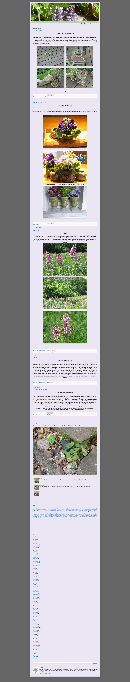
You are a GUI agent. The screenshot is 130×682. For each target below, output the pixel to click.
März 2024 (35, 557)
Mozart (78, 513)
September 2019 (36, 631)
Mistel (72, 513)
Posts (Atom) (39, 419)
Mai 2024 (34, 554)
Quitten (63, 514)
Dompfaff (92, 508)
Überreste (71, 515)
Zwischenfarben (46, 517)
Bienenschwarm (47, 508)
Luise (44, 513)
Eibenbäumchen (35, 509)
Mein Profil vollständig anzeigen (45, 673)
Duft (95, 508)
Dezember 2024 (36, 544)
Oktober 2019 (35, 630)
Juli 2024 (34, 551)
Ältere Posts (94, 417)
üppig (80, 515)
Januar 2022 (35, 593)
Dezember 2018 (36, 644)
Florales (40, 491)
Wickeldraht (49, 96)
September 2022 (36, 582)
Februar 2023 (35, 575)
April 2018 (35, 655)
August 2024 (35, 550)
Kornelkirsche (40, 513)
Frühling (71, 509)
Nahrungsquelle (87, 513)
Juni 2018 (34, 652)
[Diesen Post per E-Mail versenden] (47, 95)
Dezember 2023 (36, 561)
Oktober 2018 (35, 646)
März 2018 (35, 656)
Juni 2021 (34, 602)
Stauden (38, 515)
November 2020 (36, 612)
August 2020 (35, 616)
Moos (75, 513)
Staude (34, 515)
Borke (66, 508)
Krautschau (35, 423)
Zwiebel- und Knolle (39, 517)
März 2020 (35, 623)
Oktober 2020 (35, 613)
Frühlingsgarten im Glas (77, 509)
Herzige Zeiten (37, 30)
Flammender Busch (53, 509)
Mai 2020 (34, 620)
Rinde (74, 514)
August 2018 (35, 649)
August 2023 (35, 566)
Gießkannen (46, 510)
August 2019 (35, 633)
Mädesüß (52, 513)
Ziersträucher (85, 516)
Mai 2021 (34, 604)
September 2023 (36, 565)
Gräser (41, 96)
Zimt (89, 516)
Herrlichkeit (89, 510)
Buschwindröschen (78, 508)
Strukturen (54, 515)
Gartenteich (36, 510)
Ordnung (40, 514)
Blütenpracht (60, 508)
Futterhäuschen (85, 509)
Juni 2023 (34, 569)
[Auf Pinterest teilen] (52, 95)
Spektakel (94, 514)
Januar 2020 (35, 626)
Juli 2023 (34, 568)
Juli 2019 (34, 634)
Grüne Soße (67, 510)
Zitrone (34, 517)
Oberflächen (36, 514)
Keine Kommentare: (42, 350)
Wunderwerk (75, 516)
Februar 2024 (35, 558)
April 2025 (35, 539)
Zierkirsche (80, 516)
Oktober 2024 (35, 547)
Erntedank (47, 509)
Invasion (41, 478)
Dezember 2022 (36, 577)
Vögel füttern (94, 515)
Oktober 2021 (35, 597)
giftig (50, 510)
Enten (44, 509)
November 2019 (36, 628)
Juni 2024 (34, 553)
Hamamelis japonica (73, 510)
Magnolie (56, 513)
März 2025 (35, 540)
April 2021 (35, 605)
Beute (39, 508)
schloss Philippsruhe (88, 514)
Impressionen (83, 512)
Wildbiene (60, 516)
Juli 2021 (34, 601)
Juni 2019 (34, 635)
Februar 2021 (35, 608)
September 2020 (36, 615)
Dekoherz (37, 96)
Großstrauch (62, 510)
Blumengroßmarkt (54, 508)
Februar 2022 (35, 591)
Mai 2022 (34, 587)
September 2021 (36, 598)
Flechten (59, 509)
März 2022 (35, 590)
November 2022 (36, 579)
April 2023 (35, 572)
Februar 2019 (35, 641)
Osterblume (45, 514)
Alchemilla (37, 224)
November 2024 (36, 546)
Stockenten (42, 515)
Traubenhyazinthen (66, 515)
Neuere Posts (35, 417)
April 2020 (35, 622)
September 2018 (36, 648)
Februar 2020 (35, 624)
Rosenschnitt (78, 514)
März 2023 (35, 573)
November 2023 (36, 562)
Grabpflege (54, 510)
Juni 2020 (34, 619)
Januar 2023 (35, 576)
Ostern (53, 514)
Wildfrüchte (65, 516)
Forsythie (63, 509)
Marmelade (61, 513)
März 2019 (35, 639)
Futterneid (90, 509)
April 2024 (35, 555)
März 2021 (35, 606)
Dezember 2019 (36, 627)
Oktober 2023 (35, 564)
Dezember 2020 (36, 611)
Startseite (65, 417)
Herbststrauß (85, 510)
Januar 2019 (35, 642)
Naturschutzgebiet (94, 513)
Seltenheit (36, 230)
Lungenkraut (48, 513)
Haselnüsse (80, 510)
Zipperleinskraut (44, 384)
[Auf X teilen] (50, 95)
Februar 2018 (35, 657)
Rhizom (40, 384)
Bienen (42, 508)
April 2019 (35, 638)
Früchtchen (67, 509)
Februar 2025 (35, 542)
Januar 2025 (35, 543)
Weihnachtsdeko (45, 516)
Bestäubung (35, 508)
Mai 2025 (34, 537)
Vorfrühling (39, 516)
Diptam (88, 508)
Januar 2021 (35, 609)
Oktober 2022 (35, 580)
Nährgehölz (82, 513)
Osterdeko (49, 514)
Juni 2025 (34, 536)
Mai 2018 (34, 653)
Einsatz (40, 509)
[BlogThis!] (49, 95)
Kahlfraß (47, 414)
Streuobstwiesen (48, 515)
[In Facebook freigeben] (51, 95)
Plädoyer (57, 514)
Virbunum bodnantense (86, 515)
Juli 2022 (34, 584)
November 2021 (36, 595)
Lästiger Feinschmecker (40, 389)
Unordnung (76, 515)
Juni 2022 (34, 586)
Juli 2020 (34, 617)
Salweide (82, 514)
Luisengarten (48, 7)
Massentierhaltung (67, 513)
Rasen (67, 514)
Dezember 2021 (36, 594)
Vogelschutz (35, 516)
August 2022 (35, 583)
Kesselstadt (34, 513)
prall (60, 514)
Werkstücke (51, 516)
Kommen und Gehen (39, 102)
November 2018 (36, 645)
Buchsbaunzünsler (42, 414)
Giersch (35, 357)
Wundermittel (51, 414)
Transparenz (59, 515)
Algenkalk (37, 414)
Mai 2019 (34, 637)
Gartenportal (95, 509)
